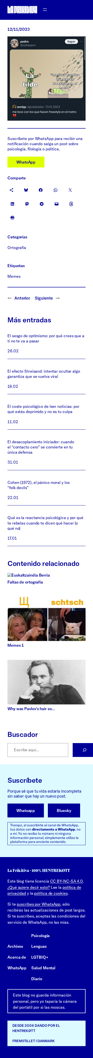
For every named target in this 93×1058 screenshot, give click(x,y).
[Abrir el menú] (45, 10)
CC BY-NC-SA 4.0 (66, 881)
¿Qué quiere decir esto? (28, 887)
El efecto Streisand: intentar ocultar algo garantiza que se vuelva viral (43, 374)
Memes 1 (15, 645)
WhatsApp (25, 162)
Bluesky (64, 810)
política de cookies (50, 893)
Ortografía (16, 247)
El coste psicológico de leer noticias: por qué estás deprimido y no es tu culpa (43, 409)
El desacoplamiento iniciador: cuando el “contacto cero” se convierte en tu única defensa (40, 447)
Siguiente (44, 298)
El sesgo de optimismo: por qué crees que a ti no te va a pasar (45, 338)
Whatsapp (25, 810)
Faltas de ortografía (25, 582)
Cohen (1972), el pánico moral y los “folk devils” (38, 485)
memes (14, 276)
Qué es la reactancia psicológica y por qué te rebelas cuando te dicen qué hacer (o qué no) (45, 522)
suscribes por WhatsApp (38, 904)
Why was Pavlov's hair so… (31, 708)
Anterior (22, 298)
